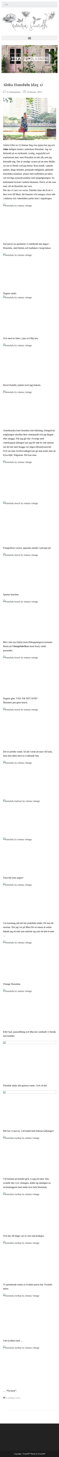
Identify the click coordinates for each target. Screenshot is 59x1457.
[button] (29, 37)
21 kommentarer (14, 92)
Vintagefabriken (20, 646)
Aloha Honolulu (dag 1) (23, 84)
